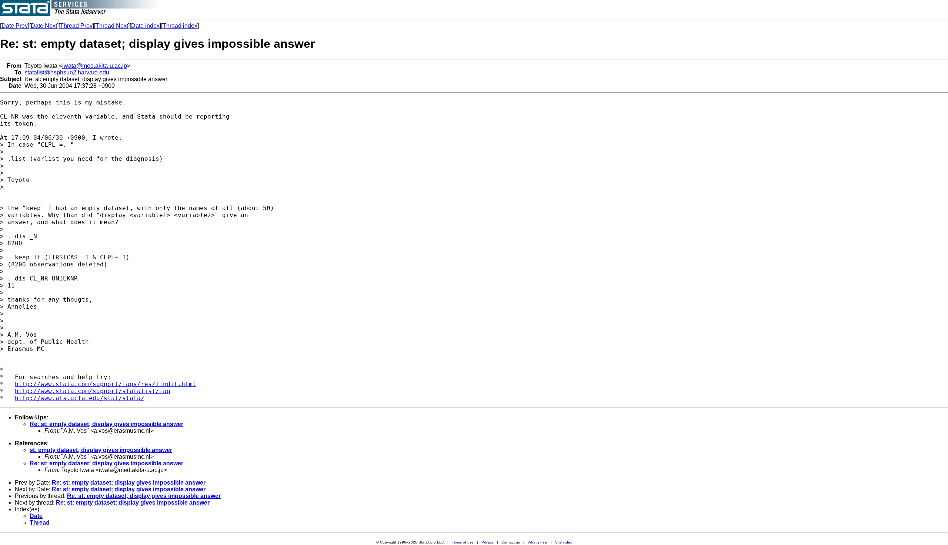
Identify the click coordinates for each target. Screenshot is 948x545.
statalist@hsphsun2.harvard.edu (66, 72)
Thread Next (112, 26)
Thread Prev (76, 26)
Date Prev (14, 26)
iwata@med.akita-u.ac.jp (94, 66)
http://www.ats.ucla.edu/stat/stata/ (79, 398)
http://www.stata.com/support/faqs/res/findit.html (105, 384)
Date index (145, 26)
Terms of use (463, 542)
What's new (537, 542)
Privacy (487, 542)
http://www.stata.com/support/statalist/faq (92, 391)
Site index (563, 542)
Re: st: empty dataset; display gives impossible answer (106, 424)
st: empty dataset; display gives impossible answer (101, 450)
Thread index (180, 26)
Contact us (510, 542)
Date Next (44, 26)
